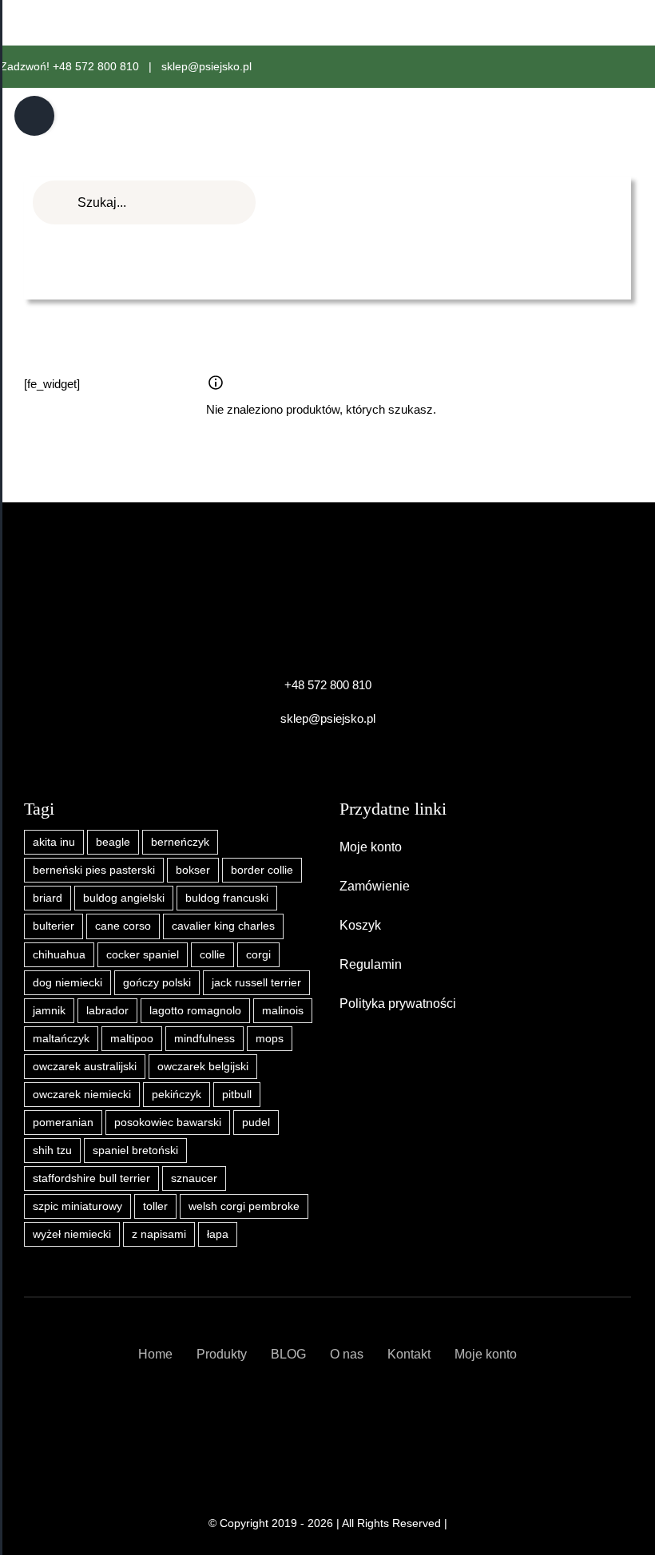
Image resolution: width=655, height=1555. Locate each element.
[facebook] (314, 1412)
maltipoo (131, 1039)
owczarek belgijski (202, 1067)
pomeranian (63, 1123)
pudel (256, 1123)
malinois (283, 1011)
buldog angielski (124, 898)
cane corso (123, 926)
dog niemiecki (67, 983)
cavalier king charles (223, 926)
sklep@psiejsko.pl (206, 66)
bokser (193, 870)
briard (47, 898)
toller (155, 1206)
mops (270, 1039)
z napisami (159, 1234)
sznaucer (194, 1178)
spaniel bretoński (135, 1150)
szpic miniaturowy (77, 1206)
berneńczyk (180, 842)
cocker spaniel (142, 955)
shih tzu (52, 1150)
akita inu (54, 842)
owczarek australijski (85, 1067)
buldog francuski (226, 898)
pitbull (237, 1095)
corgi (258, 955)
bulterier (53, 926)
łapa (217, 1234)
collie (212, 955)
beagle (113, 842)
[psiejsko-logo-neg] (327, 580)
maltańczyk (61, 1039)
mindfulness (204, 1039)
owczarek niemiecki (82, 1095)
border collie (262, 870)
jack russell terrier (256, 983)
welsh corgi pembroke (244, 1206)
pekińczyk (176, 1095)
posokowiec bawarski (167, 1123)
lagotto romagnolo (195, 1011)
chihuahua (59, 955)
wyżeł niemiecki (72, 1234)
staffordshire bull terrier (91, 1178)
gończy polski (157, 983)
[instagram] (341, 1412)
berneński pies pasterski (94, 870)
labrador (107, 1011)
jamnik (49, 1011)
